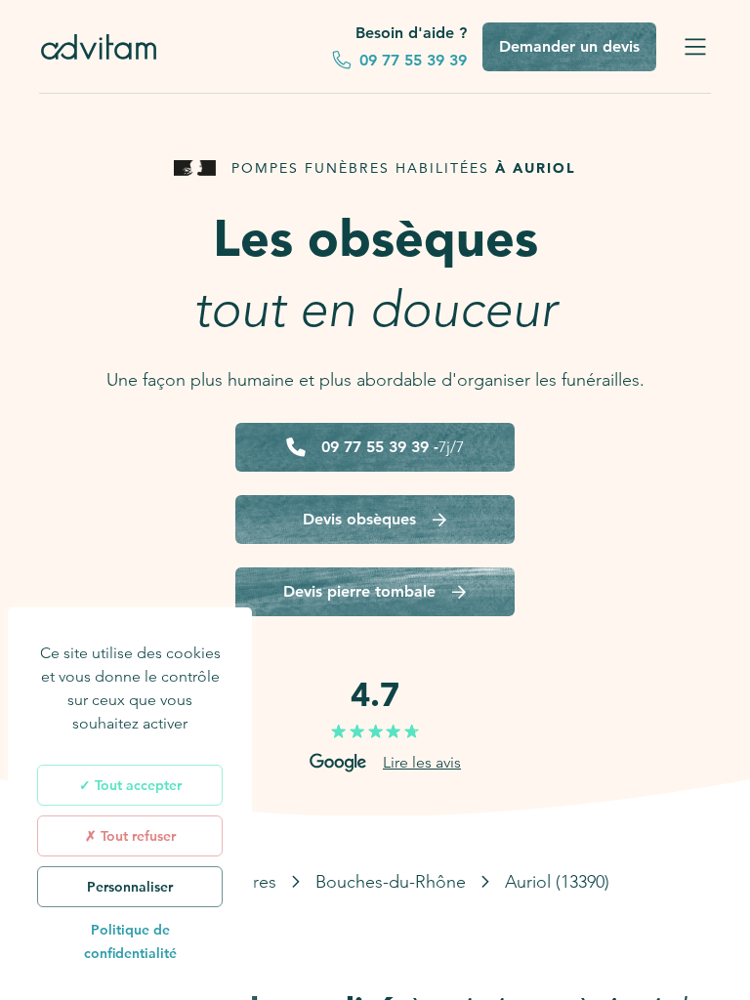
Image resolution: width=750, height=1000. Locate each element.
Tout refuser (136, 836)
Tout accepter (136, 785)
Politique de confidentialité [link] (130, 941)
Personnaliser (130, 887)
